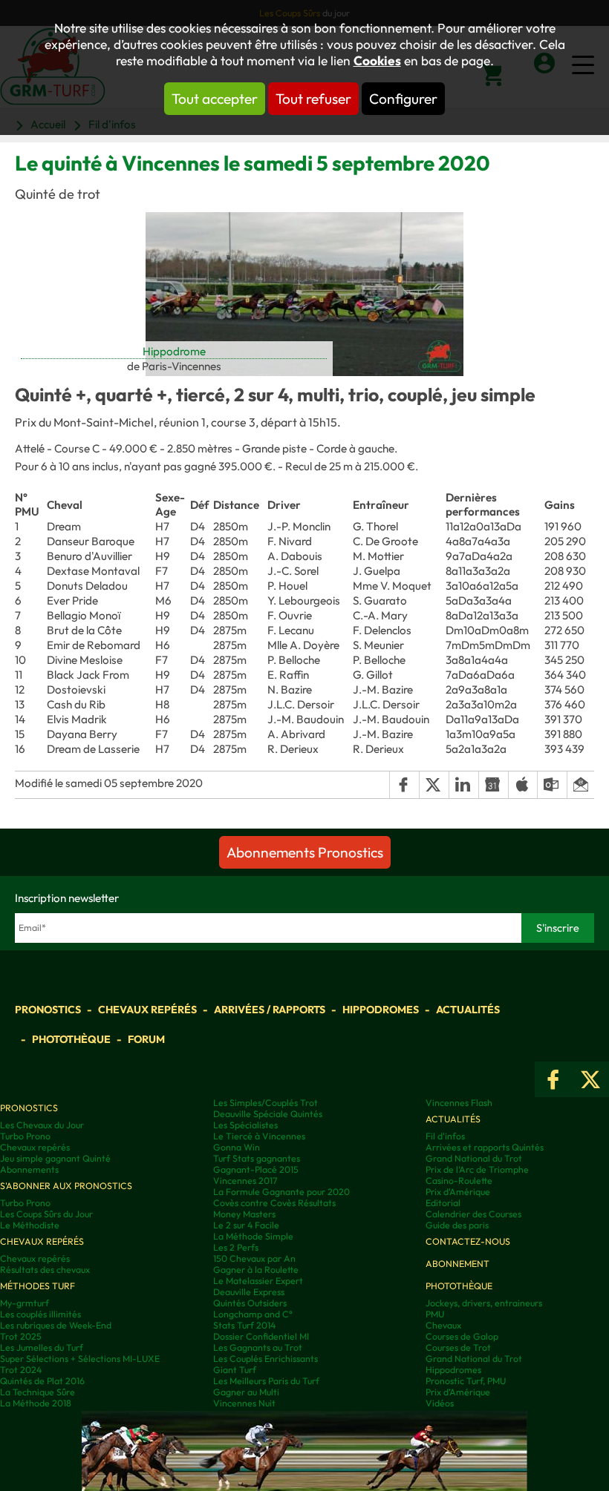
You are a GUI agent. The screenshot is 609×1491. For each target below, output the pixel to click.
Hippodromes (380, 1009)
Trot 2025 (21, 1336)
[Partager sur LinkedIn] (463, 784)
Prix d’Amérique (458, 1392)
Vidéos (440, 1403)
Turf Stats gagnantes (256, 1158)
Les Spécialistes (245, 1124)
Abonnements (29, 1169)
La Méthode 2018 (35, 1403)
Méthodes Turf (37, 1285)
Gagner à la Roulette (256, 1269)
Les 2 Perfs (235, 1247)
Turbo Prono (25, 1136)
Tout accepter (215, 99)
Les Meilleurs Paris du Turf (266, 1380)
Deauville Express (248, 1291)
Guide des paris (457, 1225)
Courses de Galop (462, 1336)
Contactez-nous (468, 1241)
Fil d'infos (445, 1136)
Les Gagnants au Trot (257, 1347)
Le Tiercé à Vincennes (259, 1136)
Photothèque (71, 1039)
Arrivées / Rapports (269, 1009)
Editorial (443, 1202)
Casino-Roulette (459, 1180)
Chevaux (443, 1325)
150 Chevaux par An (254, 1258)
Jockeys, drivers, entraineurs (484, 1303)
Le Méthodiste (29, 1225)
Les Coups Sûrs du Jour (46, 1214)
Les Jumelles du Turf (41, 1347)
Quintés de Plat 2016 (42, 1380)
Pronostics (48, 1009)
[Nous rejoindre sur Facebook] (553, 1079)
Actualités (468, 1009)
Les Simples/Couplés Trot (265, 1102)
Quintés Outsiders (250, 1303)
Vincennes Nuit (244, 1403)
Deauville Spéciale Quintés (267, 1113)
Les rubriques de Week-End (55, 1325)
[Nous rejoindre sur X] (590, 1079)
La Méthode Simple (253, 1236)
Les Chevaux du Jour (42, 1124)
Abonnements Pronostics (305, 852)
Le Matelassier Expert (258, 1280)
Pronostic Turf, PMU (466, 1380)
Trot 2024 (21, 1369)
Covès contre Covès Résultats (274, 1202)
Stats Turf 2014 (244, 1325)
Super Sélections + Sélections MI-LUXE (80, 1358)
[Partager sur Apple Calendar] (523, 784)
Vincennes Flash (459, 1102)
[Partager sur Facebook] (404, 784)
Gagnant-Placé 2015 (256, 1169)
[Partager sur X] (434, 784)
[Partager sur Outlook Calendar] (552, 784)
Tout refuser (313, 99)
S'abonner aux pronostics (66, 1185)
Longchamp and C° (253, 1314)
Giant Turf (234, 1369)
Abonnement (457, 1263)
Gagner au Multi (246, 1392)
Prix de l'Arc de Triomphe (477, 1169)
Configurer (403, 99)
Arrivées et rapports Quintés (485, 1147)
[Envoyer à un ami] (580, 784)
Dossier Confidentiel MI (261, 1336)
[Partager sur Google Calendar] (493, 784)
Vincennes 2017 (245, 1180)
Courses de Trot (458, 1347)
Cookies (377, 61)
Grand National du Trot (474, 1158)
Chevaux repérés (147, 1009)
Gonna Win (236, 1147)
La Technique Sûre (37, 1392)
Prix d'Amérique (458, 1191)
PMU (435, 1314)
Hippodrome (174, 351)
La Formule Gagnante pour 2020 (281, 1191)
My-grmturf (24, 1303)
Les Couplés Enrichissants (265, 1358)
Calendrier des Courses (473, 1214)
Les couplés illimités (40, 1314)
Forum (146, 1039)
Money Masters (244, 1214)
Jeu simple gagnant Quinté (55, 1158)
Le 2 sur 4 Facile (246, 1225)
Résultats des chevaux (45, 1269)
